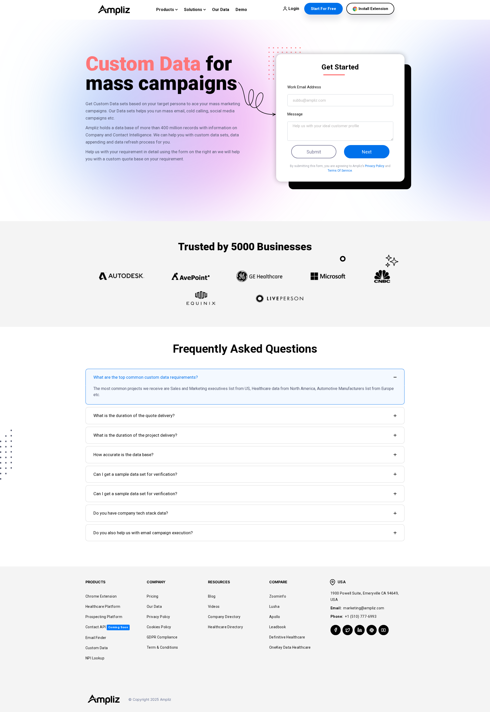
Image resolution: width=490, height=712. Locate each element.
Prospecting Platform (103, 617)
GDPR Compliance (162, 637)
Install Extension (373, 8)
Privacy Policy (375, 166)
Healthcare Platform (102, 606)
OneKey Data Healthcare (290, 647)
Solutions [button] (193, 9)
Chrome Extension (101, 596)
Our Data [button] (220, 9)
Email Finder (95, 638)
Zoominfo (277, 596)
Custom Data (96, 648)
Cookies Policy (159, 627)
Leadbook (277, 627)
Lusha (274, 606)
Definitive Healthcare (287, 637)
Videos (213, 606)
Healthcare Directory (225, 627)
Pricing (152, 596)
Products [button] (165, 9)
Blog (212, 596)
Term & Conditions (162, 647)
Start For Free (323, 8)
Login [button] (293, 8)
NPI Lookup (94, 658)
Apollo (274, 617)
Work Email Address (304, 87)
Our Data (154, 606)
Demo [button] (241, 9)
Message (295, 114)
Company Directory (224, 617)
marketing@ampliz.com (363, 608)
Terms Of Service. (340, 170)
